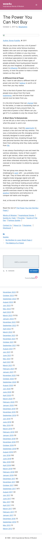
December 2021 (9, 335)
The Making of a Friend (15, 243)
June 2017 (7, 499)
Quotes (6, 237)
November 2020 (9, 375)
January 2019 (8, 435)
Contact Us (7, 225)
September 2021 (9, 345)
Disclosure (7, 228)
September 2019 (9, 415)
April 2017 (7, 505)
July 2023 (7, 305)
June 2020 (7, 392)
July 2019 (6, 419)
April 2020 (7, 395)
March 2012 (7, 529)
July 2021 (6, 352)
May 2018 (7, 462)
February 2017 (8, 512)
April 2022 (7, 329)
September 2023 (9, 299)
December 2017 (9, 479)
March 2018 (7, 469)
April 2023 (7, 312)
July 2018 (6, 455)
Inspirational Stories (26, 215)
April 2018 (7, 465)
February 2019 (8, 432)
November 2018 (9, 442)
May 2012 (7, 525)
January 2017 (8, 515)
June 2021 (7, 355)
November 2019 (9, 412)
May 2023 (7, 309)
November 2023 (9, 292)
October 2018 (8, 445)
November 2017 (9, 482)
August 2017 (8, 492)
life (8, 145)
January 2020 (8, 405)
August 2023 (8, 302)
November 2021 (9, 339)
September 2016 (9, 522)
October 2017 (8, 485)
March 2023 (7, 315)
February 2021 (8, 369)
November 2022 (9, 322)
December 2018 (9, 439)
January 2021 (8, 372)
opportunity (29, 128)
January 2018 (8, 475)
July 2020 (7, 389)
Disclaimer (27, 225)
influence (13, 68)
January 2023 (8, 319)
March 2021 (7, 365)
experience (7, 95)
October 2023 (8, 296)
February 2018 (8, 472)
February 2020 (8, 402)
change (30, 103)
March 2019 (7, 429)
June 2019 (7, 422)
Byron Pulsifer (14, 41)
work (16, 173)
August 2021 (8, 349)
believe (22, 83)
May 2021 (7, 359)
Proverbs (21, 218)
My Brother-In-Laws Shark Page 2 (19, 240)
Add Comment (34, 271)
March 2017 (7, 509)
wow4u (7, 3)
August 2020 (8, 385)
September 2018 (9, 449)
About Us (17, 225)
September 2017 (9, 489)
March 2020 (7, 399)
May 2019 (7, 425)
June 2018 (7, 459)
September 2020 (9, 382)
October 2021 (8, 342)
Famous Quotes (14, 220)
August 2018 (8, 452)
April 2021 (7, 362)
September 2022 (9, 325)
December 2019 (9, 409)
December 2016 (9, 519)
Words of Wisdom (10, 215)
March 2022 (7, 332)
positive (6, 193)
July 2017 (6, 495)
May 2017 (7, 502)
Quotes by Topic (9, 218)
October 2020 (8, 379)
